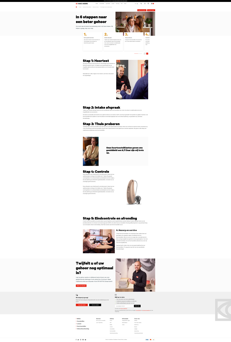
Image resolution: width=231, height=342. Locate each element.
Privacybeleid (138, 310)
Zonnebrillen (80, 321)
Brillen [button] (97, 3)
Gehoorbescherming (82, 329)
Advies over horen (96, 7)
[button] (145, 3)
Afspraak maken (82, 305)
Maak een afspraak (141, 10)
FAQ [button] (121, 3)
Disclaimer (115, 339)
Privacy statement (123, 308)
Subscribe (137, 306)
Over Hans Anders (137, 322)
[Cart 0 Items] (151, 3)
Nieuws (135, 326)
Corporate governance (138, 333)
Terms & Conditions (109, 339)
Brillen (78, 319)
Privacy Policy (120, 339)
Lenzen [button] (113, 3)
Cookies (125, 339)
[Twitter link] (78, 339)
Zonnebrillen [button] (101, 3)
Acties (123, 324)
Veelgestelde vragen (126, 320)
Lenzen (78, 324)
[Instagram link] (80, 339)
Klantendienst (124, 322)
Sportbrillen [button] (108, 3)
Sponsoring (136, 331)
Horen (111, 320)
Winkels (135, 320)
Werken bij (136, 324)
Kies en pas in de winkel (100, 320)
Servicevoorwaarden (146, 310)
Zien (110, 322)
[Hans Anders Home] (82, 3)
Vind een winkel (151, 10)
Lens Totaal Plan (99, 322)
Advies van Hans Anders (87, 7)
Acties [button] (125, 3)
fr (135, 3)
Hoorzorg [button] (117, 3)
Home (80, 7)
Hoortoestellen (81, 326)
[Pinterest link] (83, 339)
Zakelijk (135, 329)
